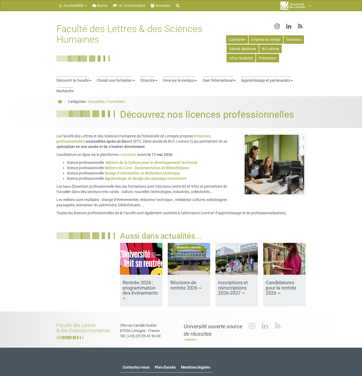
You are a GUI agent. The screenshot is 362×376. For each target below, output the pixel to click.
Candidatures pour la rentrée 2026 (281, 288)
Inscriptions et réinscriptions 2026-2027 (233, 288)
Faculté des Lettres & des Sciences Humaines (129, 34)
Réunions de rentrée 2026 (184, 285)
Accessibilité (73, 5)
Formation (116, 101)
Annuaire (162, 5)
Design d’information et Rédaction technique (142, 173)
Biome (101, 5)
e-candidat (127, 154)
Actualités (96, 101)
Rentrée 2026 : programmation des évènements (141, 288)
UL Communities (131, 5)
